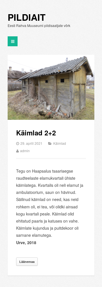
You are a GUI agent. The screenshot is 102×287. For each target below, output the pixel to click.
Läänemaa (27, 261)
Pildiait (27, 17)
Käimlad (59, 143)
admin (25, 150)
